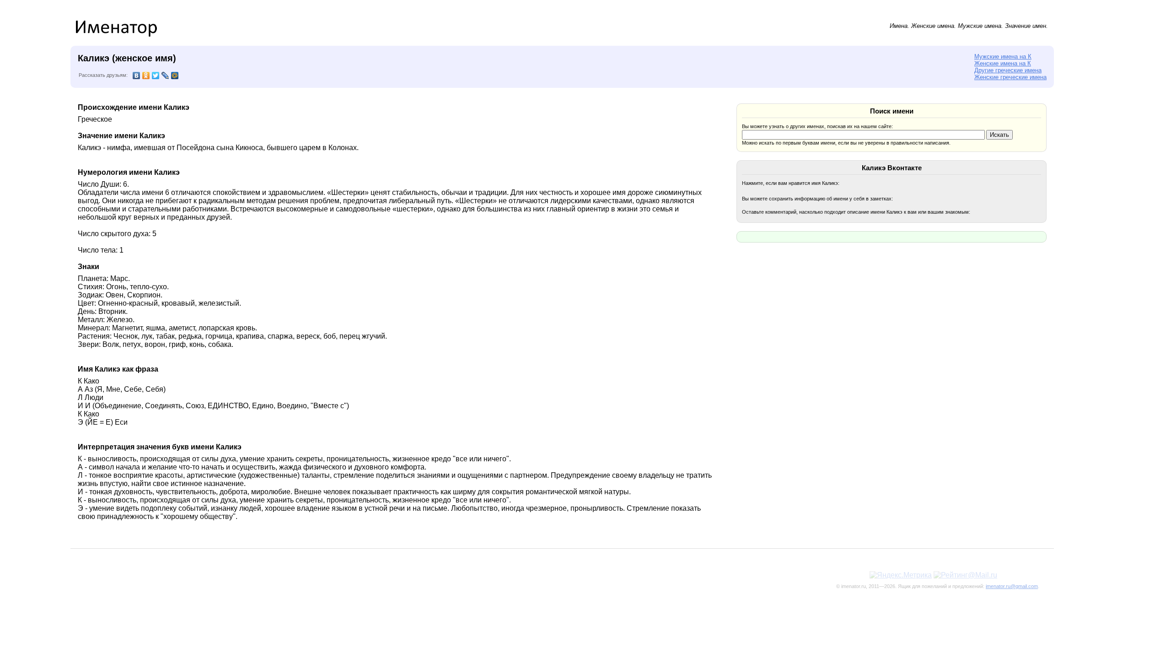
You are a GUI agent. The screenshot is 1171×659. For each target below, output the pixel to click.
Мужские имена (979, 25)
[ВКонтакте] (136, 75)
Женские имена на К (1002, 63)
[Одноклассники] (146, 75)
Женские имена (932, 25)
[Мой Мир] (175, 75)
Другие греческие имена (1008, 70)
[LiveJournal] (165, 75)
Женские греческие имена (1010, 77)
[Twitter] (156, 75)
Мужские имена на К (1002, 56)
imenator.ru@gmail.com (1012, 586)
